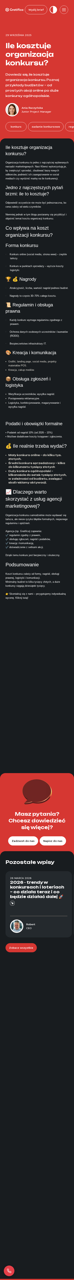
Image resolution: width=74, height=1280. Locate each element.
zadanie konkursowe (46, 126)
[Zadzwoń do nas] (9, 1271)
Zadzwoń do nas (23, 840)
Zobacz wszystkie (21, 947)
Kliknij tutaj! (21, 597)
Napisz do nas (52, 840)
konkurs (16, 126)
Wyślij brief (36, 9)
